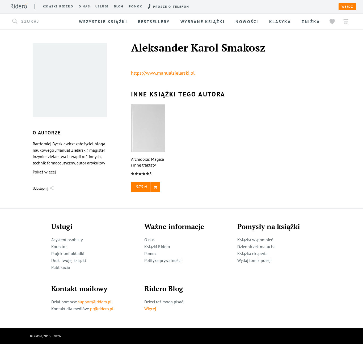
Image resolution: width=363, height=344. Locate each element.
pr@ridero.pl (101, 308)
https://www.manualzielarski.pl (163, 73)
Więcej (150, 308)
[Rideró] (19, 6)
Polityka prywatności (163, 260)
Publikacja (60, 267)
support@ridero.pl (95, 301)
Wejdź (347, 7)
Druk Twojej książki (68, 260)
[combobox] (43, 21)
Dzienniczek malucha (256, 246)
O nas (84, 6)
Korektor (59, 246)
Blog (119, 6)
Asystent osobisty (67, 239)
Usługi (102, 6)
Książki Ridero (157, 246)
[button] (43, 21)
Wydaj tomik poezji (254, 260)
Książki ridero (58, 6)
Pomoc (135, 6)
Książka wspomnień (255, 239)
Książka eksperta (252, 253)
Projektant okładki (67, 253)
